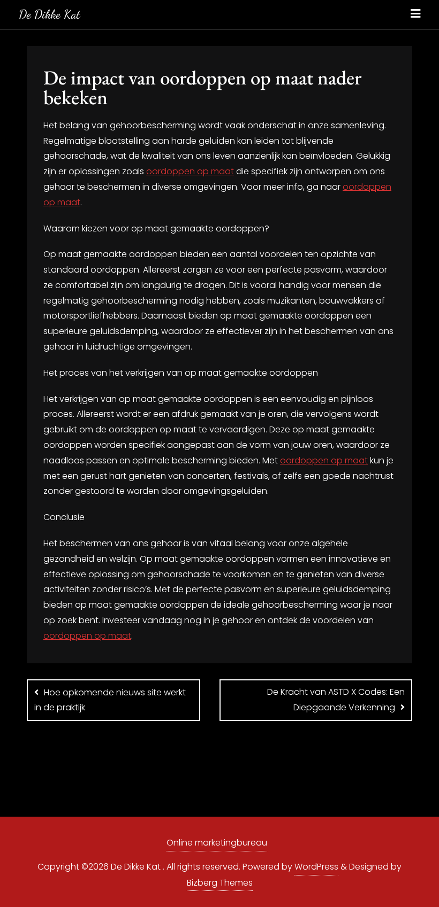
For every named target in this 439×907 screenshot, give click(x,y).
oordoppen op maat (190, 171)
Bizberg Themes (220, 883)
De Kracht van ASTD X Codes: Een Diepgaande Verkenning (336, 700)
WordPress (316, 867)
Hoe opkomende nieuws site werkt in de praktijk (110, 700)
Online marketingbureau (216, 842)
